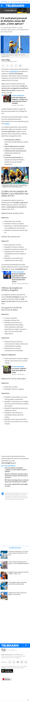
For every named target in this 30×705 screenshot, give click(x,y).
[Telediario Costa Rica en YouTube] (18, 662)
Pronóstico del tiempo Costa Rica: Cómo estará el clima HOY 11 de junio (18, 553)
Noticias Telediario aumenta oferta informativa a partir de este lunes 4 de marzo (19, 278)
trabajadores (14, 71)
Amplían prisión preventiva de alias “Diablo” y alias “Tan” (18, 573)
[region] (15, 535)
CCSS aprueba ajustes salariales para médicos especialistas (17, 583)
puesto (7, 124)
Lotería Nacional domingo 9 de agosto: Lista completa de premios (18, 562)
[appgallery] (15, 680)
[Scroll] (26, 645)
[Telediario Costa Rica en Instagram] (22, 662)
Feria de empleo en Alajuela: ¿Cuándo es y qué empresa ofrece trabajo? (20, 100)
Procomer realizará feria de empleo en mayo (19, 370)
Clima (12, 1)
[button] (2, 6)
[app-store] (15, 675)
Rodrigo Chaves (25, 1)
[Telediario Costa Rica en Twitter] (14, 662)
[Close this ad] (28, 700)
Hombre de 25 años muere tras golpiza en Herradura (17, 593)
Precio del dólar (17, 1)
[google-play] (15, 671)
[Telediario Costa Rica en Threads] (26, 662)
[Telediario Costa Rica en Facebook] (10, 662)
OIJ (9, 1)
